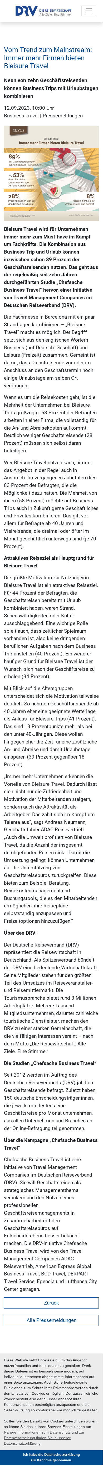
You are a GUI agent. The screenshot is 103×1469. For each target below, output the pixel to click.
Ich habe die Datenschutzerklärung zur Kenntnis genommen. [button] (51, 1457)
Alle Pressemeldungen (51, 1320)
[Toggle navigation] (88, 11)
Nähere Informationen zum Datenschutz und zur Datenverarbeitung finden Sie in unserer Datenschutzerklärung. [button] (44, 1437)
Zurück (51, 1303)
